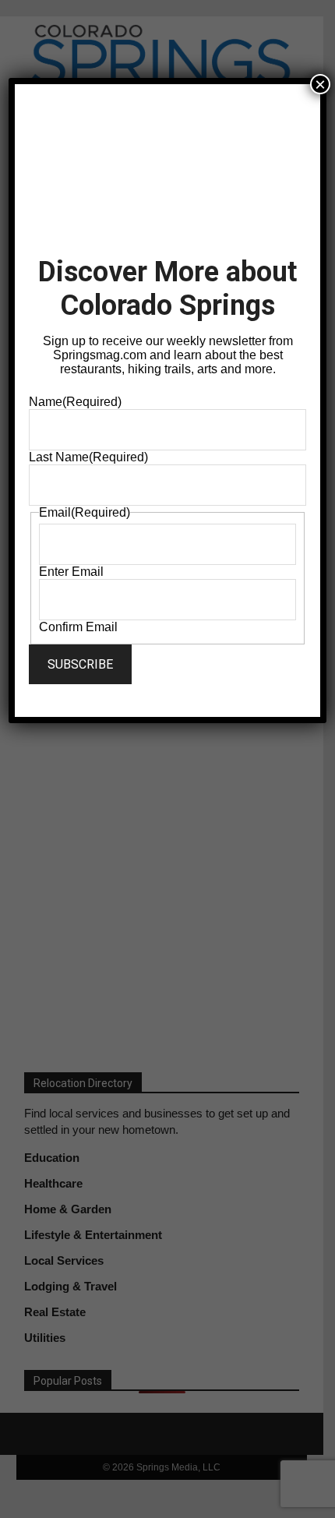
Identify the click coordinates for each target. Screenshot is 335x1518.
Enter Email (71, 571)
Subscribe (80, 664)
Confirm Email (78, 627)
